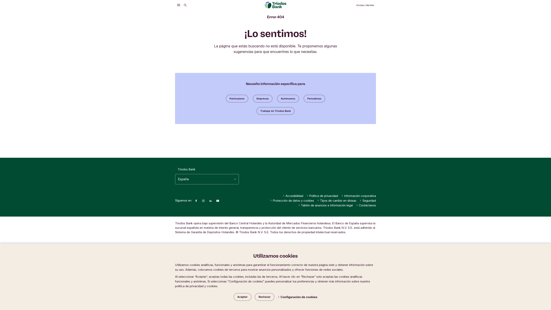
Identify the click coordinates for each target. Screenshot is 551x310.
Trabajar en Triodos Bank (275, 111)
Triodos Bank (186, 169)
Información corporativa (360, 196)
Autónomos (288, 98)
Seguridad (369, 200)
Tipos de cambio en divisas (338, 200)
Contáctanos (367, 205)
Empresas (263, 98)
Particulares (237, 98)
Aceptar (242, 296)
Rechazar (265, 296)
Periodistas (314, 98)
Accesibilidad (294, 196)
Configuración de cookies (299, 297)
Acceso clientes (365, 5)
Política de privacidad (323, 196)
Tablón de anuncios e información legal (327, 205)
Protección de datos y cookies (293, 200)
